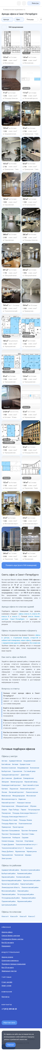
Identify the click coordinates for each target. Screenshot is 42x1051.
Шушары (28, 855)
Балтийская (6, 764)
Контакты (5, 997)
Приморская (6, 827)
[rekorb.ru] (6, 3)
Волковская (34, 768)
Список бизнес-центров (11, 936)
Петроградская (34, 810)
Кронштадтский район (10, 884)
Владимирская (23, 768)
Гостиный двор (29, 771)
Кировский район (8, 877)
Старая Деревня (8, 845)
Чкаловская (18, 855)
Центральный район (9, 905)
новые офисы (26, 640)
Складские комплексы (10, 961)
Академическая (29, 761)
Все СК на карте (8, 968)
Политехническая (25, 824)
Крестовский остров (31, 785)
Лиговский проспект (16, 792)
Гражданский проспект (10, 775)
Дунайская (18, 778)
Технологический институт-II (13, 848)
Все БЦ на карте (8, 943)
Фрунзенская (20, 851)
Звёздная (5, 782)
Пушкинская (6, 838)
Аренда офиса (7, 932)
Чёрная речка (32, 851)
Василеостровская (9, 768)
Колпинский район (23, 877)
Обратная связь (9, 1023)
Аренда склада (7, 957)
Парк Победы (14, 810)
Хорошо (10, 1045)
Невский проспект (8, 803)
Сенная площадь (8, 841)
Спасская (19, 841)
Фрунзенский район (24, 901)
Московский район (9, 891)
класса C (15, 616)
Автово (4, 761)
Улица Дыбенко (8, 851)
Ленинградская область (11, 887)
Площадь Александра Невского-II (14, 817)
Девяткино (25, 775)
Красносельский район (31, 880)
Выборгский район (9, 873)
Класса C (31, 916)
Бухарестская (25, 764)
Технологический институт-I (26, 845)
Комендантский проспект (11, 785)
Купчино (5, 789)
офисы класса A (25, 614)
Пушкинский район (9, 901)
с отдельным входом (20, 638)
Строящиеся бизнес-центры (12, 939)
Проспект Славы (28, 834)
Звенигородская (16, 782)
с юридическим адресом (11, 643)
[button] (4, 67)
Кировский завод (30, 782)
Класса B (23, 916)
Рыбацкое (16, 838)
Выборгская (6, 771)
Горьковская (17, 771)
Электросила (7, 858)
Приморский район (29, 898)
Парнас (23, 810)
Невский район (23, 891)
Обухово (33, 806)
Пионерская (6, 813)
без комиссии (35, 643)
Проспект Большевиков (11, 831)
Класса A (5, 916)
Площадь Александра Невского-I (25, 813)
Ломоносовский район (30, 887)
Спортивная (29, 841)
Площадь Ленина (25, 820)
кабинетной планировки (11, 640)
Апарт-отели (6, 986)
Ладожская (14, 789)
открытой (34, 638)
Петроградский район (25, 894)
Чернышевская (7, 855)
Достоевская (7, 778)
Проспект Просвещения (11, 834)
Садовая (25, 838)
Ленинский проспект (27, 789)
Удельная (28, 848)
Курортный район (26, 884)
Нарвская (22, 799)
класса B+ (36, 614)
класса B (5, 616)
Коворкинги (6, 946)
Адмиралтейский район (10, 870)
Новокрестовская (24, 803)
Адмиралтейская (15, 761)
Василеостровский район (30, 870)
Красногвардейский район (11, 880)
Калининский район (24, 873)
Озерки (4, 810)
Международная (18, 796)
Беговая (15, 764)
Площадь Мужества (9, 824)
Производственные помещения (14, 964)
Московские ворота (9, 799)
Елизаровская (28, 778)
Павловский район (9, 894)
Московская (31, 796)
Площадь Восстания (9, 820)
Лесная (4, 792)
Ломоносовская (32, 792)
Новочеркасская (8, 806)
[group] (11, 43)
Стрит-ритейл (7, 982)
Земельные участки (9, 971)
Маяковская (6, 796)
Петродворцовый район (11, 898)
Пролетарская (18, 827)
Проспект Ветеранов (29, 831)
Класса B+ (14, 916)
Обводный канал (22, 806)
